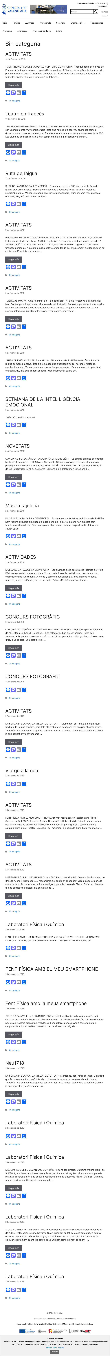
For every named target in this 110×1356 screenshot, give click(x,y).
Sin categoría (14, 101)
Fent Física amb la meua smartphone (46, 1003)
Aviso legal (21, 1324)
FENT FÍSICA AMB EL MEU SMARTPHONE (51, 969)
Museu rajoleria (22, 505)
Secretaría (60, 23)
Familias (16, 23)
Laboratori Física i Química (34, 924)
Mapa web (67, 1324)
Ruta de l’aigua (21, 173)
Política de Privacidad (36, 1324)
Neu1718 (14, 1063)
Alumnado (29, 23)
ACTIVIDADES (20, 557)
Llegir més (13, 85)
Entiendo (54, 1352)
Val (102, 12)
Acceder (104, 16)
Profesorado (45, 23)
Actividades (22, 31)
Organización (76, 23)
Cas (106, 12)
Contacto (77, 1324)
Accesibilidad (87, 1324)
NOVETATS (17, 446)
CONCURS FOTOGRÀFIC (32, 617)
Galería (59, 31)
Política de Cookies (54, 1324)
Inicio (5, 23)
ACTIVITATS (18, 54)
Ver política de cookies (55, 1348)
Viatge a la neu (21, 770)
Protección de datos (42, 31)
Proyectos (7, 31)
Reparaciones (97, 23)
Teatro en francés (24, 113)
